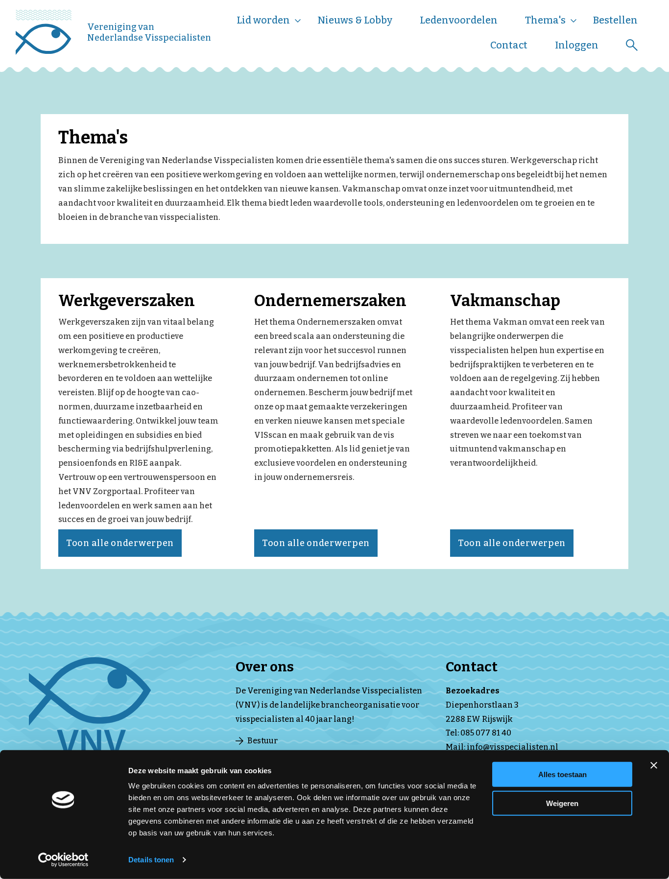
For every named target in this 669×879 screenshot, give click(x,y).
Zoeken (632, 45)
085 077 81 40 (485, 732)
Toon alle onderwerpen (120, 543)
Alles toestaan (562, 774)
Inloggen (576, 45)
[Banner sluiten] (653, 765)
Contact (508, 45)
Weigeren (562, 803)
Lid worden (263, 20)
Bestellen (615, 20)
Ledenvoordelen (459, 20)
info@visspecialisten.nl (512, 747)
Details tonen (151, 859)
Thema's (545, 20)
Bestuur (262, 740)
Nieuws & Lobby (354, 20)
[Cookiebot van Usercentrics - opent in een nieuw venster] (63, 860)
